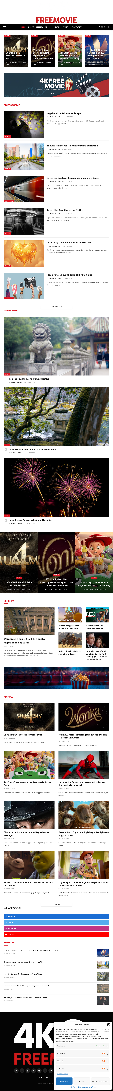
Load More (55, 307)
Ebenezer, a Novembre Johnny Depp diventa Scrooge (26, 833)
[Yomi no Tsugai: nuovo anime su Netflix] (56, 346)
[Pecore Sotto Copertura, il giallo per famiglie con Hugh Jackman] (83, 815)
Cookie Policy (72, 1087)
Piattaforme (77, 27)
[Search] (109, 27)
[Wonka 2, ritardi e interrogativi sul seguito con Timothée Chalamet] (56, 562)
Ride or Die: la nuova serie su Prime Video (69, 274)
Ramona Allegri (54, 117)
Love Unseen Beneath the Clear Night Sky (30, 520)
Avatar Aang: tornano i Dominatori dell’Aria (69, 626)
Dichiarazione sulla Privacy (87, 1087)
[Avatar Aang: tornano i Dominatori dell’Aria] (70, 614)
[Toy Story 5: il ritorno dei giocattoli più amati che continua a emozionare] (83, 865)
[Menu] (4, 27)
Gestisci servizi (62, 1074)
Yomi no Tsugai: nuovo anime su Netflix (29, 378)
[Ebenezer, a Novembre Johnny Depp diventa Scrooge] (29, 815)
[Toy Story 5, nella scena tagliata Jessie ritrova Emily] (70, 51)
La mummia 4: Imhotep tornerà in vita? (15, 55)
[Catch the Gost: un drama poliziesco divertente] (24, 189)
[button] (108, 1024)
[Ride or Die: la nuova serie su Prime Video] (24, 286)
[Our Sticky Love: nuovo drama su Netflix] (24, 253)
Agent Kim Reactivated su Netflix (65, 210)
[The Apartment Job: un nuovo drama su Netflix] (24, 156)
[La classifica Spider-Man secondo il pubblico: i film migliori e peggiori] (83, 765)
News (56, 27)
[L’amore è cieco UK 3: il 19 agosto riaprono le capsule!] (29, 621)
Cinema (31, 27)
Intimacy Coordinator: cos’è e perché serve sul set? (25, 998)
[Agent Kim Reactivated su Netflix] (24, 221)
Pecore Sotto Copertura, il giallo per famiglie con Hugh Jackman (83, 833)
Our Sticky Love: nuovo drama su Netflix (69, 242)
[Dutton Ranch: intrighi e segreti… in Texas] (70, 640)
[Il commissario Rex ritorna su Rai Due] (97, 614)
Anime (47, 27)
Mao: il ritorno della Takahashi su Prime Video (32, 449)
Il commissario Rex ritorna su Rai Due (94, 626)
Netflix (7, 136)
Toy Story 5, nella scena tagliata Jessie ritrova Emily (69, 55)
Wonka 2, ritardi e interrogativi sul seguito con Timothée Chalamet (43, 54)
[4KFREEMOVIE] (56, 12)
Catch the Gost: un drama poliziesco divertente (73, 177)
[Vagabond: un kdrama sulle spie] (24, 124)
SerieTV (39, 27)
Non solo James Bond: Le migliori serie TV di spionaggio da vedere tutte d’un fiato (96, 655)
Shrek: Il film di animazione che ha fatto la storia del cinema (29, 884)
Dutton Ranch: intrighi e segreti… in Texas (69, 652)
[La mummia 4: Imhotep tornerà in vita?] (16, 51)
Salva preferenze (100, 1081)
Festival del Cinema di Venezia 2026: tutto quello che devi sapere (97, 54)
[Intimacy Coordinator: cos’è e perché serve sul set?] (103, 1000)
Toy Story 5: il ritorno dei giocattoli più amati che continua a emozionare (83, 884)
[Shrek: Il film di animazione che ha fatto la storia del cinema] (29, 865)
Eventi (65, 27)
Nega (81, 1081)
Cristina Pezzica (11, 62)
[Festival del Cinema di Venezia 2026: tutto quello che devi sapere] (103, 953)
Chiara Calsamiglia (93, 62)
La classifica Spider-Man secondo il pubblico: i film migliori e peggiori (82, 783)
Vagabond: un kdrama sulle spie (64, 113)
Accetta (64, 1081)
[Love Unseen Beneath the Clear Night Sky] (56, 487)
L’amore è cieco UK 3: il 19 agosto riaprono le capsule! (24, 640)
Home (23, 27)
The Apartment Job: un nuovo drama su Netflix (72, 145)
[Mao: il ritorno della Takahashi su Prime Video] (56, 416)
